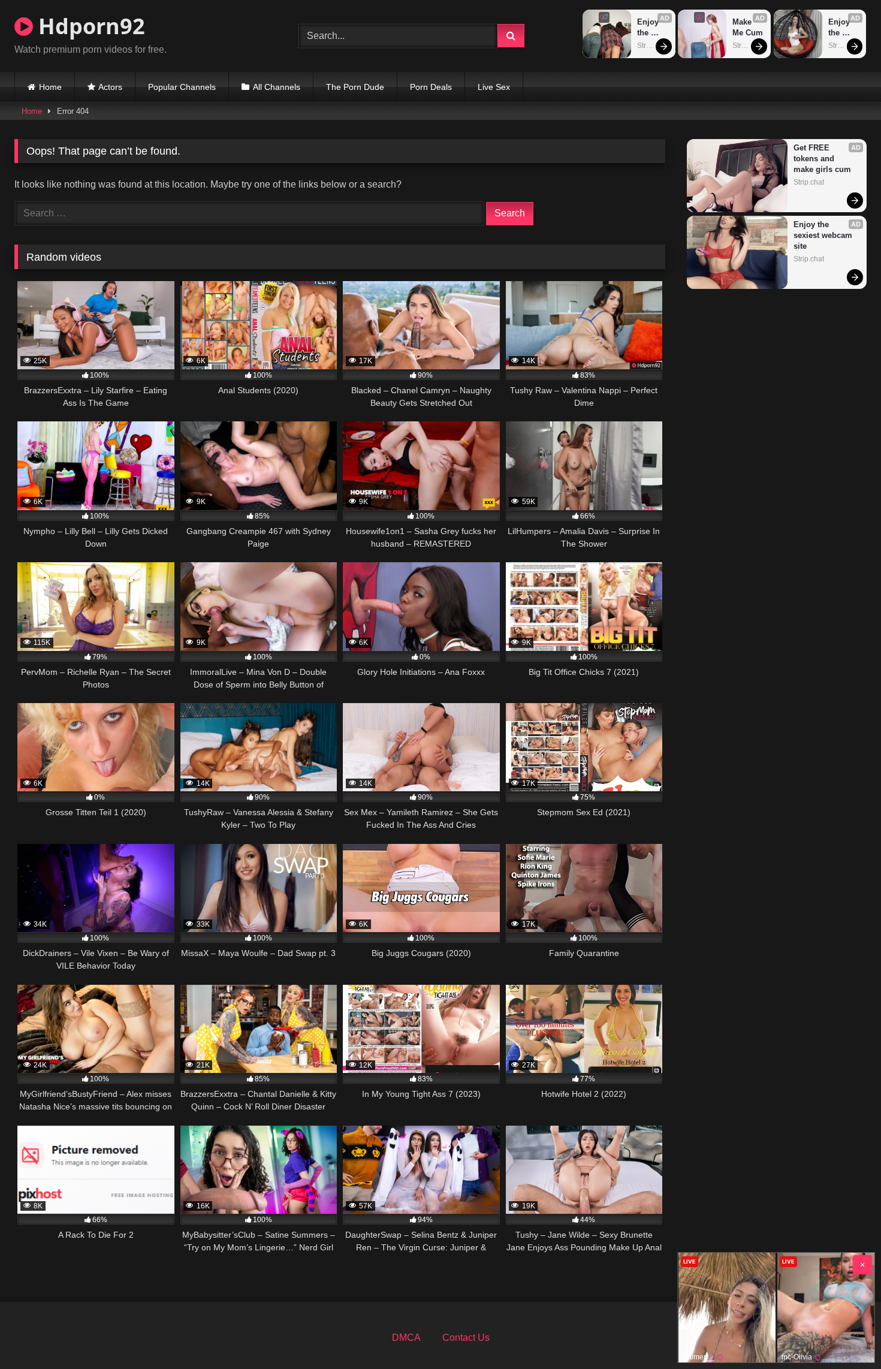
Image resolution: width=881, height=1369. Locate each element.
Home (50, 87)
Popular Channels (182, 87)
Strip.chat (652, 45)
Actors (110, 87)
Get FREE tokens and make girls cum (822, 158)
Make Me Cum (747, 27)
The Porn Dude (355, 87)
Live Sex (494, 87)
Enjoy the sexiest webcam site (653, 27)
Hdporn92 (89, 26)
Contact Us (466, 1337)
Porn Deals (431, 87)
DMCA (406, 1337)
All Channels (276, 87)
